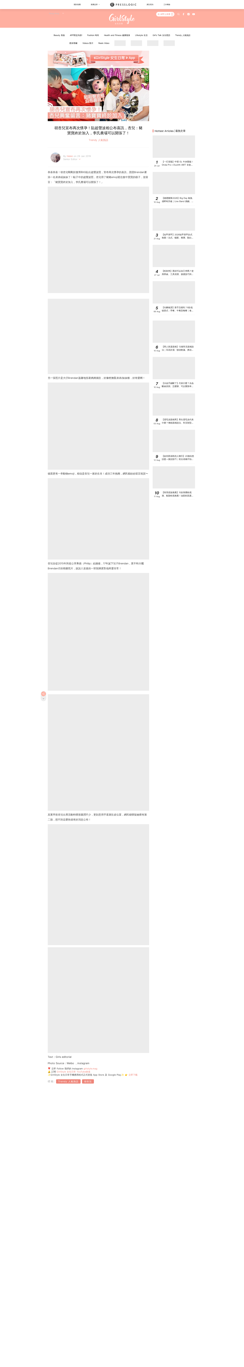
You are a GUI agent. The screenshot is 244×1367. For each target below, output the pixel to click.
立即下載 (133, 1074)
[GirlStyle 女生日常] (122, 19)
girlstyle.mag (90, 1068)
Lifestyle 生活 (141, 35)
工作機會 (167, 4)
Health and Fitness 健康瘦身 (117, 35)
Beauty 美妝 (59, 35)
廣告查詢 (150, 4)
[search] (178, 14)
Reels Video (103, 43)
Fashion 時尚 (93, 35)
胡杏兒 (88, 1081)
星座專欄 (73, 43)
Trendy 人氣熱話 (182, 35)
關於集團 (77, 4)
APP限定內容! (76, 35)
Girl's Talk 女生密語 (161, 35)
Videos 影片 (87, 43)
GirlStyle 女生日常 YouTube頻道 (73, 1071)
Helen (70, 156)
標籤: (51, 1081)
